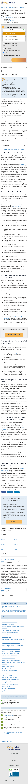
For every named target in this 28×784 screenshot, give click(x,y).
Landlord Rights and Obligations (10, 632)
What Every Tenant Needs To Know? (11, 649)
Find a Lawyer (4, 7)
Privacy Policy (14, 756)
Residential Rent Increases (9, 688)
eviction (3, 264)
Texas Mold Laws (6, 620)
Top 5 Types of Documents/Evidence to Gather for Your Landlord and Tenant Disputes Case (14, 610)
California (3, 544)
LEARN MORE (14, 521)
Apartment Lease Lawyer (8, 691)
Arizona (2, 542)
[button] (26, 3)
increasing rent (15, 353)
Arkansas (16, 542)
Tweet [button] (10, 492)
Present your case (8, 715)
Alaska (15, 539)
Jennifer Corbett (8, 17)
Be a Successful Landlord (8, 658)
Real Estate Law (20, 7)
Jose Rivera (11, 20)
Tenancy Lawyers (6, 637)
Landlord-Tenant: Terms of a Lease (11, 651)
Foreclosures (7, 48)
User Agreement (14, 753)
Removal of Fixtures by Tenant (9, 635)
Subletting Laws (6, 673)
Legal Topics (12, 7)
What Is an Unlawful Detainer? (9, 677)
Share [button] (3, 492)
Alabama (3, 539)
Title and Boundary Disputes (12, 50)
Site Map (14, 760)
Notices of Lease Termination (9, 655)
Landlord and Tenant (10, 53)
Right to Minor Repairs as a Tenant (11, 643)
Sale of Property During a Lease (10, 684)
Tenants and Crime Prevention (9, 670)
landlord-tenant (17, 206)
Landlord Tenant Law (7, 9)
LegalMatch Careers (14, 765)
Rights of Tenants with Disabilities (10, 653)
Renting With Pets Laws (8, 624)
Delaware (16, 547)
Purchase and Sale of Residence (13, 46)
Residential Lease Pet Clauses (9, 622)
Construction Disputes (10, 43)
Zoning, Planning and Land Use (12, 55)
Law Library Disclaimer (6, 741)
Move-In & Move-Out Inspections (10, 630)
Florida (2, 549)
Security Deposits (6, 668)
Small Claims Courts (7, 675)
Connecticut (4, 547)
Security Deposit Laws (7, 682)
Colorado (16, 544)
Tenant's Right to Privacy (8, 666)
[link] (3, 737)
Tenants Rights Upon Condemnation (11, 660)
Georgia (16, 549)
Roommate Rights (6, 686)
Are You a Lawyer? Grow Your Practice (14, 149)
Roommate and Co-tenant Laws (10, 679)
